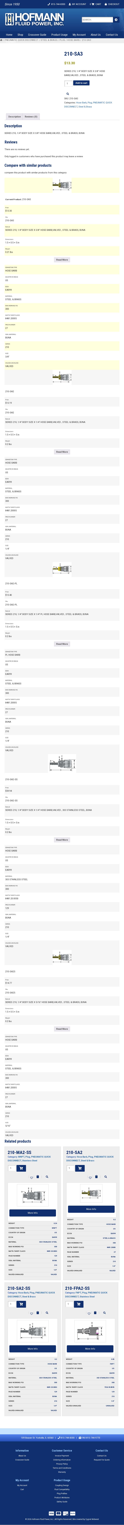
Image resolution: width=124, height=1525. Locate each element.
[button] (31, 1177)
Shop (20, 34)
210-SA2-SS (19, 1288)
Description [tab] (14, 116)
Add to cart (81, 83)
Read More (62, 259)
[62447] (78, 1304)
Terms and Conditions (62, 1468)
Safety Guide (62, 1502)
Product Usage (59, 34)
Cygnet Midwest (92, 1519)
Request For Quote (102, 1460)
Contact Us (112, 34)
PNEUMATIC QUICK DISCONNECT (22, 40)
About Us (96, 34)
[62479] (21, 1304)
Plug (62, 40)
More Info (33, 1213)
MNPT (21, 1157)
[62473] (80, 1168)
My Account (79, 34)
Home (9, 34)
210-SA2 (74, 1152)
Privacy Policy (62, 1464)
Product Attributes (62, 1498)
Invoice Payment (62, 1456)
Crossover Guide (37, 34)
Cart (22, 1489)
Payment (11, 41)
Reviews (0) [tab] (31, 116)
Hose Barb (73, 40)
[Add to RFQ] (38, 1176)
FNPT (78, 1292)
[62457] (21, 1168)
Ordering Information (62, 1460)
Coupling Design (62, 1485)
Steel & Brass (49, 40)
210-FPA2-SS (77, 1288)
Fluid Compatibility (62, 1489)
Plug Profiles (62, 1494)
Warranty (62, 1472)
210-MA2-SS (19, 1152)
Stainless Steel (29, 1160)
